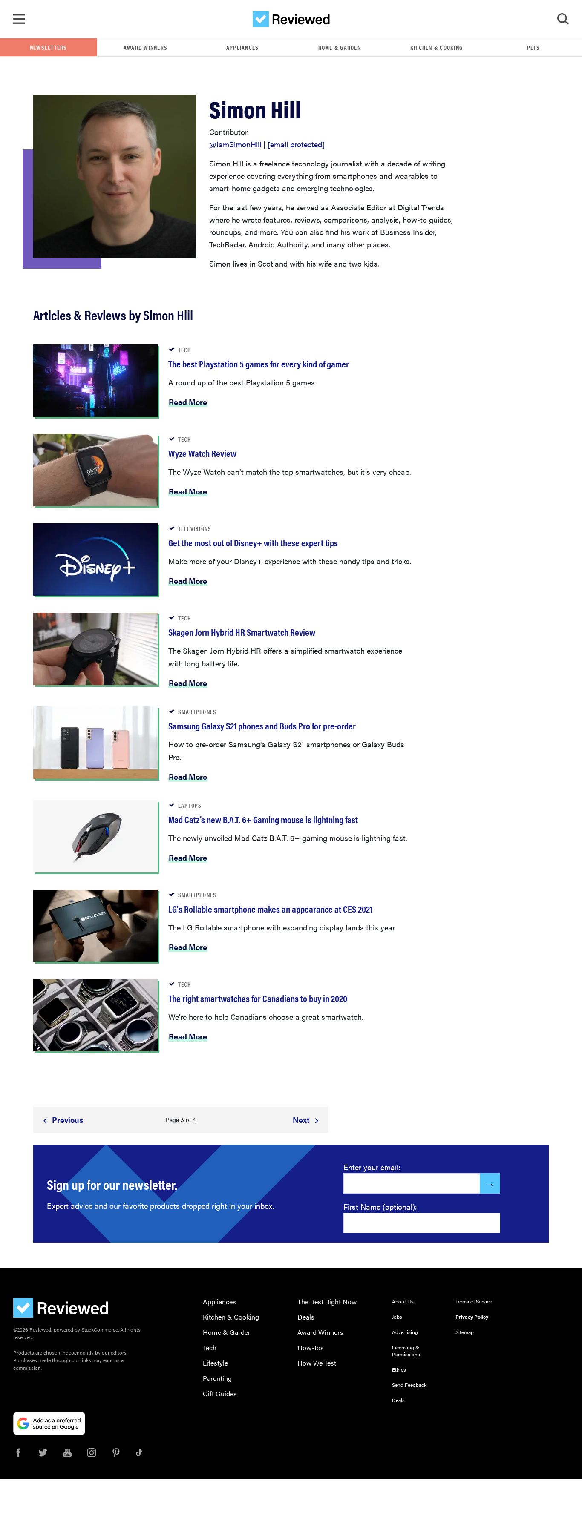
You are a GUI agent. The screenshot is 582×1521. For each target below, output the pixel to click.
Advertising (405, 1332)
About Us (403, 1301)
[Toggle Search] (563, 19)
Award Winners (145, 47)
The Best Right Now (327, 1301)
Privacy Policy (471, 1316)
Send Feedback (409, 1385)
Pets (533, 47)
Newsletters (48, 47)
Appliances (242, 47)
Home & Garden (339, 47)
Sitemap (464, 1332)
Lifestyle (215, 1363)
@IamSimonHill (235, 144)
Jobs (397, 1316)
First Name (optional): (380, 1206)
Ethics (399, 1369)
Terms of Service (473, 1301)
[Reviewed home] (291, 19)
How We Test (316, 1363)
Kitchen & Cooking (436, 47)
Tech (209, 1347)
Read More (188, 401)
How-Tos (310, 1347)
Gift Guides (220, 1393)
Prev (66, 1119)
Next (302, 1119)
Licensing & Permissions (406, 1350)
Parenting (217, 1378)
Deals (305, 1317)
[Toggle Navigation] (19, 19)
